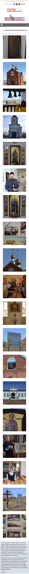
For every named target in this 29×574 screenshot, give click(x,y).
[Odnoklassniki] (19, 4)
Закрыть (3, 571)
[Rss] (24, 4)
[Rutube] (17, 4)
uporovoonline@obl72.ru (20, 1)
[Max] (14, 4)
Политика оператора (6, 569)
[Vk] (22, 4)
